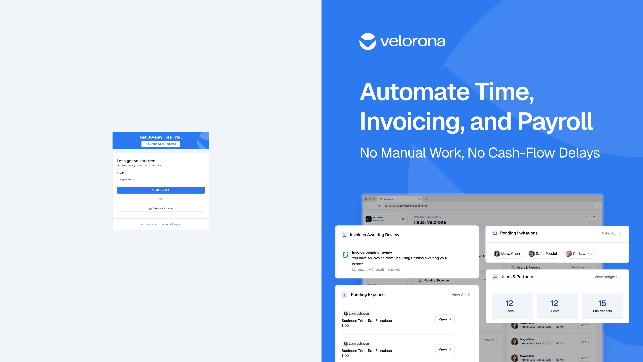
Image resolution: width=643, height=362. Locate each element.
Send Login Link (161, 190)
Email (120, 173)
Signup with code (163, 208)
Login (177, 224)
